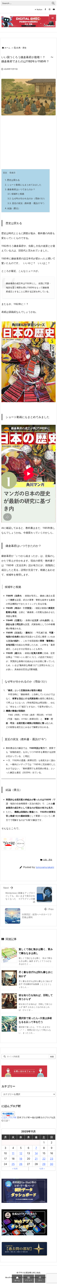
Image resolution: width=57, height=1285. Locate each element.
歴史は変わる (12, 180)
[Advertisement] (26, 143)
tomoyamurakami (45, 867)
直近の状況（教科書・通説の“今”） (26, 203)
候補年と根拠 (15, 193)
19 (20, 1158)
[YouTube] (54, 9)
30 (51, 1164)
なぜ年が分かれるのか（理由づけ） (26, 198)
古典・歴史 (21, 47)
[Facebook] (45, 9)
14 (36, 1153)
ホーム (7, 47)
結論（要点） (12, 208)
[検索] (53, 3)
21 (36, 1158)
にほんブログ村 (9, 1117)
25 (13, 1164)
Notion (39, 9)
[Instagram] (49, 9)
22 (43, 1158)
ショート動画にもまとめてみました (23, 184)
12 (20, 1153)
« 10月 (15, 1168)
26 (20, 1164)
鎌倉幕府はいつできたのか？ (20, 189)
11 (13, 1153)
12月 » (42, 1168)
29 (43, 1164)
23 (51, 1158)
